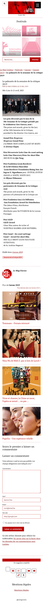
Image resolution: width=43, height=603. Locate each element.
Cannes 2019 (17, 252)
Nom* (4, 496)
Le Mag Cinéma (6, 69)
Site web (5, 513)
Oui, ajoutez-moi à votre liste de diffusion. (17, 523)
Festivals (19, 69)
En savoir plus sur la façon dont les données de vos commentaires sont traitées (21, 541)
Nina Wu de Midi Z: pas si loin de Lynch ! (21, 360)
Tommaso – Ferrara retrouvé (15, 323)
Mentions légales (21, 590)
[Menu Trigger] (37, 5)
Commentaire (6, 468)
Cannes (27, 69)
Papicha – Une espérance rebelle (17, 438)
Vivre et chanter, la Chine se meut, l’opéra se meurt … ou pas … (18, 400)
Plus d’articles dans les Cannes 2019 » (29, 288)
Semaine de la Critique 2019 (13, 257)
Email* (4, 504)
